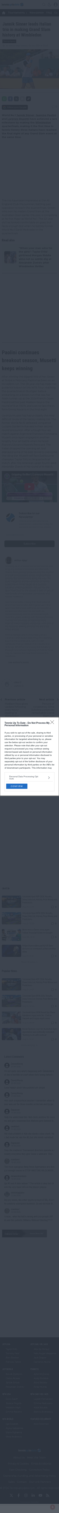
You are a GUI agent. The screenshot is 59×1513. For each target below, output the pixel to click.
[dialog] (29, 756)
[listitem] (29, 777)
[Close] (53, 723)
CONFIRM (17, 786)
